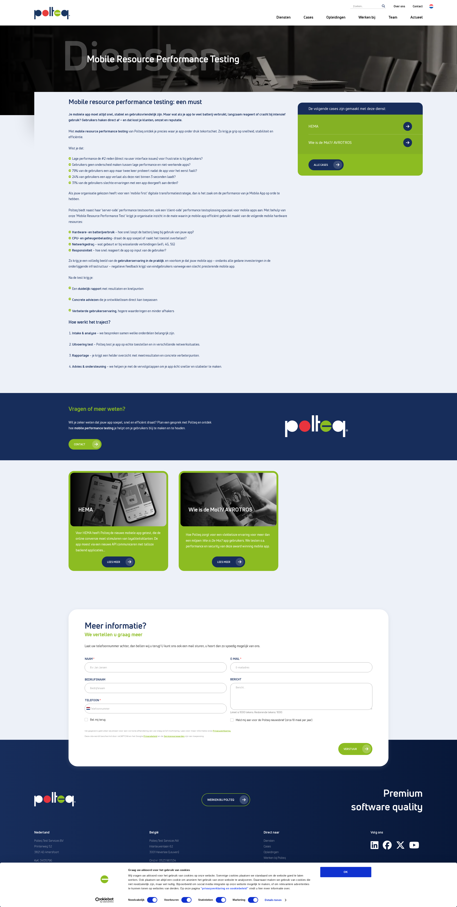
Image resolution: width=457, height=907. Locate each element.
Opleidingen (335, 17)
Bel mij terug (98, 720)
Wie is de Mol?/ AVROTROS (330, 142)
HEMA (313, 126)
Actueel (416, 17)
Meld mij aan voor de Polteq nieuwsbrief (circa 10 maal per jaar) (274, 720)
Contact (418, 6)
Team (392, 17)
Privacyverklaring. (222, 730)
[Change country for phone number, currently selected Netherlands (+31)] (88, 708)
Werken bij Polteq (220, 800)
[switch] (186, 900)
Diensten (283, 17)
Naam (89, 659)
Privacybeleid (150, 736)
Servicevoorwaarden (174, 736)
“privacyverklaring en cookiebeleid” (224, 888)
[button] (431, 6)
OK (346, 871)
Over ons (399, 6)
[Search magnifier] (383, 6)
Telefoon (93, 700)
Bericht (236, 679)
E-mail (235, 659)
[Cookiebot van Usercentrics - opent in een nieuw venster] (104, 900)
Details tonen (273, 899)
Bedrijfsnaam (95, 679)
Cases (308, 17)
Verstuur (350, 749)
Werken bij (366, 17)
